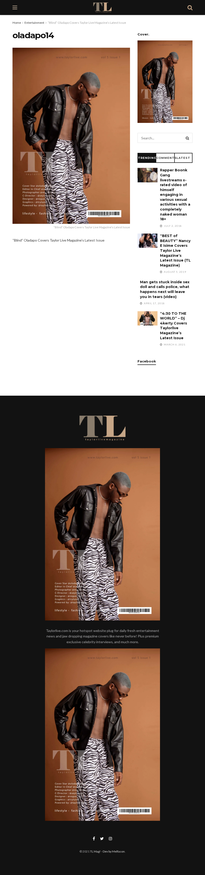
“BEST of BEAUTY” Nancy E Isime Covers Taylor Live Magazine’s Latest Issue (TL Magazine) (175, 251)
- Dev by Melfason (113, 851)
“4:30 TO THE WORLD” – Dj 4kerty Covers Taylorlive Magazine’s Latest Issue (173, 325)
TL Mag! (95, 851)
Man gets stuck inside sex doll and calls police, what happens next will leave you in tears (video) (165, 289)
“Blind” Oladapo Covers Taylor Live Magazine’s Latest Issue (87, 22)
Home (16, 22)
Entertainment (34, 22)
